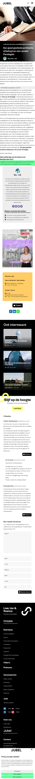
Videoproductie (8, 686)
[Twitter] (21, 206)
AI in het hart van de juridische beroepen (16, 215)
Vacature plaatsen (9, 702)
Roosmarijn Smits (8, 486)
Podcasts (13, 381)
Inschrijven (17, 408)
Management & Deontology (11, 337)
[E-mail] (16, 206)
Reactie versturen (26, 592)
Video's (7, 359)
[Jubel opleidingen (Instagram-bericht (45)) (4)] (17, 267)
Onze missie (7, 723)
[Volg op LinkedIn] (5, 708)
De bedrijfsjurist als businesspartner (15, 219)
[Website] (13, 206)
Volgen (10, 708)
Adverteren (7, 682)
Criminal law (7, 644)
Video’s (7, 662)
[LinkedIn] (19, 206)
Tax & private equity (9, 658)
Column (6, 637)
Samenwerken (10, 675)
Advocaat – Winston (10, 290)
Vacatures (6, 693)
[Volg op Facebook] (5, 712)
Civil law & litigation (9, 634)
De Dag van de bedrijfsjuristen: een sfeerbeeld (18, 217)
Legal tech (6, 651)
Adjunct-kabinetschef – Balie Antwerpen (15, 280)
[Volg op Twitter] (13, 708)
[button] (32, 2)
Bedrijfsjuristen (27, 44)
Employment (7, 648)
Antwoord (28, 454)
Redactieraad (7, 727)
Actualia (12, 44)
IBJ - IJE (14, 59)
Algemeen (19, 44)
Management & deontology (11, 655)
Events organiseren (9, 689)
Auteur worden (8, 679)
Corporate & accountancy (11, 641)
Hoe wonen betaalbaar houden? (18, 381)
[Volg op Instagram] (13, 712)
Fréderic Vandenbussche (10, 421)
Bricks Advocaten (8, 387)
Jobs (6, 699)
